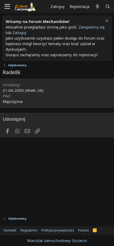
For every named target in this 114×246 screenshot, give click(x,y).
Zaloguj (19, 32)
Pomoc (83, 230)
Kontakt (10, 230)
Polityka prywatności (57, 230)
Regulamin (28, 230)
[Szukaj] (108, 6)
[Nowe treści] (97, 6)
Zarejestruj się (91, 27)
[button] (7, 6)
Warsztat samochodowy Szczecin (57, 240)
